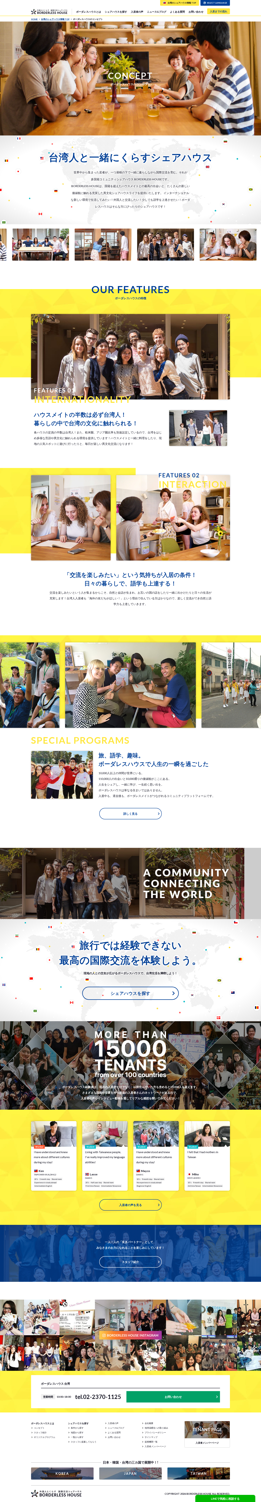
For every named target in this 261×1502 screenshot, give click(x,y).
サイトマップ (151, 1437)
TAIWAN (199, 1473)
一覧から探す (77, 1437)
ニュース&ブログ (156, 11)
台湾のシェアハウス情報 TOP (55, 19)
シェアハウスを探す (130, 993)
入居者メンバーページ (155, 1446)
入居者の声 (137, 11)
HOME (34, 19)
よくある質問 (177, 11)
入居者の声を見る (130, 1205)
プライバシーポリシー (155, 1432)
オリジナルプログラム (44, 1437)
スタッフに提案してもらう (83, 1441)
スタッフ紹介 (130, 1261)
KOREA (62, 1473)
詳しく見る (130, 813)
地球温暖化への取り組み (156, 1428)
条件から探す (77, 1428)
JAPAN (130, 1473)
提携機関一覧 (151, 1441)
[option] (85, 245)
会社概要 (149, 1423)
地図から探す (77, 1432)
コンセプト (39, 1428)
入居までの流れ (218, 11)
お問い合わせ (196, 11)
